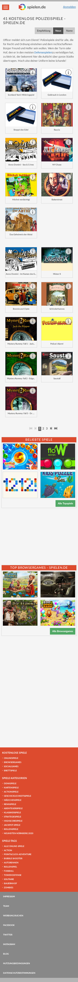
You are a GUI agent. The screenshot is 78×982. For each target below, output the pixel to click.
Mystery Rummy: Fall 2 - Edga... (21, 379)
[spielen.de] (32, 7)
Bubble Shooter (13, 859)
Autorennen (11, 863)
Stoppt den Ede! (21, 130)
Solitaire (9, 879)
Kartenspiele (11, 788)
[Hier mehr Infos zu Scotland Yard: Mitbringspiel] (21, 80)
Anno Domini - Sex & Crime (21, 165)
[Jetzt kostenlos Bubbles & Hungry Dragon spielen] (20, 456)
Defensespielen (43, 52)
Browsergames (12, 762)
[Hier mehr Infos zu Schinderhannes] (57, 294)
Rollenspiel (10, 867)
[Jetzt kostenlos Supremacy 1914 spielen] (57, 584)
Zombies (8, 888)
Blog (6, 954)
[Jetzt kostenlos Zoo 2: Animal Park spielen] (57, 613)
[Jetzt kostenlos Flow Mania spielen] (57, 456)
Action (8, 850)
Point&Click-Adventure (17, 854)
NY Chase (56, 165)
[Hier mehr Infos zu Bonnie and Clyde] (21, 294)
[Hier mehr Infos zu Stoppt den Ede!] (21, 115)
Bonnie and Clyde (21, 309)
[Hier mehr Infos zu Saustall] (57, 363)
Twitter (7, 935)
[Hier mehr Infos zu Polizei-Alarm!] (57, 329)
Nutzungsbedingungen (16, 963)
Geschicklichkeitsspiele (17, 796)
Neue (58, 31)
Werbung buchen (13, 916)
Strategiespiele (12, 817)
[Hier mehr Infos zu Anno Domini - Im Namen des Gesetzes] (21, 259)
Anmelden (69, 7)
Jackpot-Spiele (12, 825)
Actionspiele (11, 792)
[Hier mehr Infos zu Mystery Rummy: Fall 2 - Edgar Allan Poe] (21, 363)
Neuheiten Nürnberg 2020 (18, 833)
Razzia (57, 130)
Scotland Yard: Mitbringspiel (21, 95)
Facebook (9, 925)
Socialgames (11, 766)
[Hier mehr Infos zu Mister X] (57, 259)
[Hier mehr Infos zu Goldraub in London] (57, 80)
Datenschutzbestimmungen (19, 973)
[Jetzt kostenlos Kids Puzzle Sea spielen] (57, 485)
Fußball (9, 871)
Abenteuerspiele (13, 808)
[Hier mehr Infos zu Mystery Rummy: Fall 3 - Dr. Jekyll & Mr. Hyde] (21, 398)
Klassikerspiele (12, 813)
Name (69, 31)
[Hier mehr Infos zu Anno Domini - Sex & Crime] (21, 149)
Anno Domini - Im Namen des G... (21, 274)
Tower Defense (12, 875)
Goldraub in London (57, 95)
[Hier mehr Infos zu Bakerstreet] (57, 184)
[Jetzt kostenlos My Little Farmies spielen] (20, 584)
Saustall (56, 379)
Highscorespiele (13, 821)
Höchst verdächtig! (21, 200)
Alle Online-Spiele (14, 846)
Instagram (9, 944)
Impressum (9, 897)
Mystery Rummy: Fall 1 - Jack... (21, 344)
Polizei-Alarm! (56, 344)
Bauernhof (10, 883)
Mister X (57, 274)
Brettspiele (10, 771)
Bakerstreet (57, 200)
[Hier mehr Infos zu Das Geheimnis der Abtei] (21, 219)
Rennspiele (10, 804)
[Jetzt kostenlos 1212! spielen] (20, 485)
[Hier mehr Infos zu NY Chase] (57, 149)
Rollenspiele (11, 829)
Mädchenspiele (12, 800)
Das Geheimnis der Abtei (21, 235)
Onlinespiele (11, 758)
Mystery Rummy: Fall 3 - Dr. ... (21, 413)
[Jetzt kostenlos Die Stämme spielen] (20, 613)
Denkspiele (10, 784)
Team (6, 906)
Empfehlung (43, 31)
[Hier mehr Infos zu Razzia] (57, 115)
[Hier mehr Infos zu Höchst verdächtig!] (21, 184)
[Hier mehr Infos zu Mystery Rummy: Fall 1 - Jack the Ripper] (21, 329)
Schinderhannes (57, 309)
